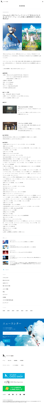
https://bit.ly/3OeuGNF (13, 86)
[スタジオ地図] (5, 2)
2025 (8, 310)
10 (8, 300)
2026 (4, 310)
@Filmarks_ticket (12, 87)
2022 (22, 310)
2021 (27, 310)
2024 (13, 310)
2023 (17, 310)
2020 (31, 310)
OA (4, 297)
